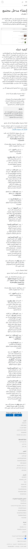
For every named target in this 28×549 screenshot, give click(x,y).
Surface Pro (24, 422)
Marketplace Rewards (22, 515)
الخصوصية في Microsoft (21, 529)
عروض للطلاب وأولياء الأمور (21, 467)
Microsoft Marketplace (22, 510)
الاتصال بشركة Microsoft (22, 544)
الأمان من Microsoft (22, 479)
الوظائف (24, 524)
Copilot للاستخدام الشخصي (21, 430)
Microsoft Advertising (22, 489)
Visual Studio (23, 517)
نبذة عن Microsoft (23, 526)
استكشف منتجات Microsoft (21, 434)
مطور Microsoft (23, 500)
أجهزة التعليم (24, 455)
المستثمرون (24, 531)
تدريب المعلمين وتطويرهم (21, 465)
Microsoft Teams (23, 493)
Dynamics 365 (23, 484)
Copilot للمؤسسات (23, 427)
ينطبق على (23, 14)
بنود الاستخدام (9, 544)
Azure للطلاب (23, 470)
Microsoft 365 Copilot (22, 491)
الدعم (25, 5)
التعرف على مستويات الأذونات (19, 129)
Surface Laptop (23, 425)
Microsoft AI (24, 477)
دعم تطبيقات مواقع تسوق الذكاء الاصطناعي (18, 505)
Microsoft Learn (23, 503)
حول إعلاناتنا (17, 546)
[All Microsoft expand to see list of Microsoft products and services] (26, 2)
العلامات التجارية (23, 546)
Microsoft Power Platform (21, 512)
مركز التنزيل (24, 444)
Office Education (23, 463)
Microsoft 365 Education (21, 460)
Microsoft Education (22, 453)
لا (9, 415)
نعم (18, 415)
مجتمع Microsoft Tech (22, 508)
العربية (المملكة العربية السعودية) (18, 536)
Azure (25, 481)
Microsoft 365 (23, 432)
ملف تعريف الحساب (22, 441)
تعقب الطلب (24, 446)
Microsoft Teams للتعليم (22, 458)
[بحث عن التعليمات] (23, 2)
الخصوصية (15, 544)
